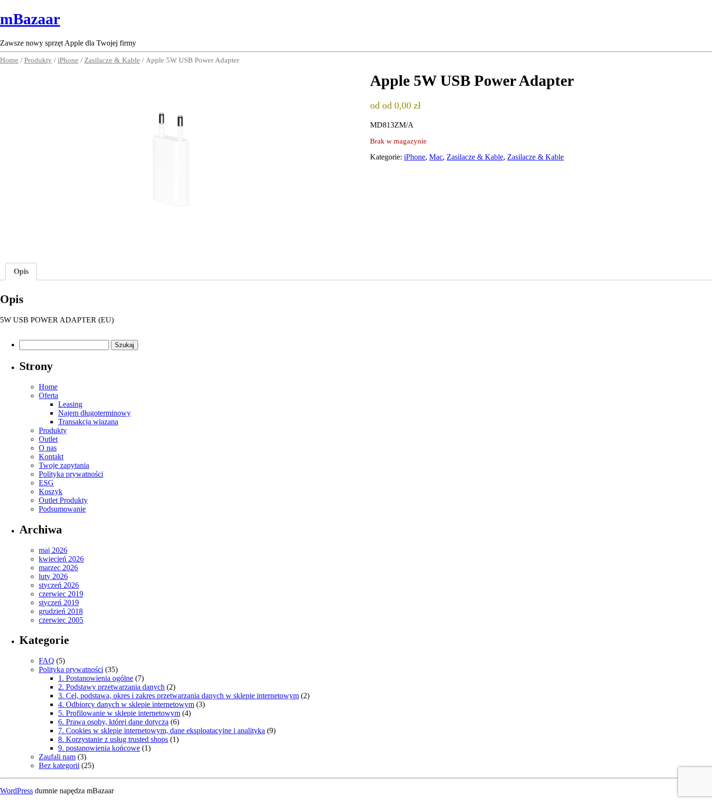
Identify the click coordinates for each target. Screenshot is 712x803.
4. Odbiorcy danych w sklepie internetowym (126, 704)
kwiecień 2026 (61, 559)
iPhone (68, 60)
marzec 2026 (58, 567)
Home (9, 60)
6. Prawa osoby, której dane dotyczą (113, 722)
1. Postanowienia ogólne (95, 678)
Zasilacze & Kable (112, 60)
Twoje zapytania (64, 465)
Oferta (48, 395)
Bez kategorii (59, 765)
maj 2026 (53, 550)
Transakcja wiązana (88, 422)
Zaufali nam (57, 757)
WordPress (16, 791)
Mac (436, 157)
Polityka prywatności (71, 474)
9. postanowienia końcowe (99, 748)
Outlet (48, 439)
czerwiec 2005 (61, 620)
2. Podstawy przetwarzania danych (111, 687)
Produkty (38, 60)
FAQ (46, 661)
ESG (46, 483)
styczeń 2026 (59, 585)
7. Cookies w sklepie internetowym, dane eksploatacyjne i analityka (161, 730)
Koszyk (50, 491)
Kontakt (51, 456)
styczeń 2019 (59, 602)
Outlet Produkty (63, 500)
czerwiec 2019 (61, 594)
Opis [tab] (21, 271)
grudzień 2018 (61, 611)
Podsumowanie (62, 509)
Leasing (70, 404)
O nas (48, 448)
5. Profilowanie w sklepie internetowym (119, 713)
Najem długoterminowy (94, 413)
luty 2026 (53, 576)
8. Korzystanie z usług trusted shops (113, 739)
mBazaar (30, 19)
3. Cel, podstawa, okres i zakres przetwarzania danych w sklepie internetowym (178, 695)
